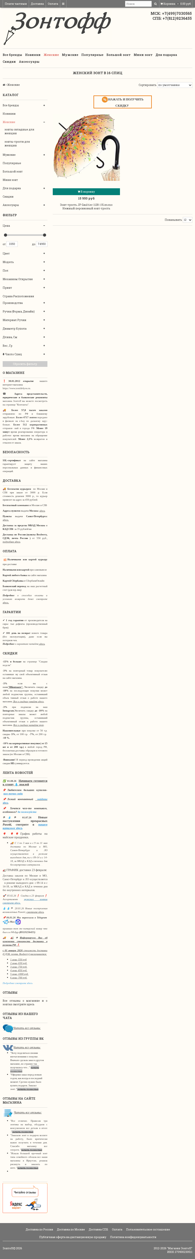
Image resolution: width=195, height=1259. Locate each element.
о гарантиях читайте (27, 643)
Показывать (173, 220)
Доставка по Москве (70, 1229)
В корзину (87, 191)
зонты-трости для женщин (17, 143)
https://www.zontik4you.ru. (17, 388)
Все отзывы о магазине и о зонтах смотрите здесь (25, 1002)
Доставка (37, 4)
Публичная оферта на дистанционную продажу (72, 1237)
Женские (51, 55)
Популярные (92, 55)
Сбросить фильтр (25, 364)
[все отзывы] (25, 1198)
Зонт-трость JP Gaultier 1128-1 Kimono (86, 205)
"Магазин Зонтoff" (179, 1248)
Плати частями (16, 4)
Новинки (33, 55)
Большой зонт (118, 55)
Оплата (53, 4)
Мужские (70, 55)
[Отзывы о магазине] (8, 1028)
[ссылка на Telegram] (5, 921)
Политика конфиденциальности (132, 1237)
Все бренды (12, 55)
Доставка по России (39, 1229)
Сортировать (148, 85)
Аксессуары (29, 62)
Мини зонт (143, 55)
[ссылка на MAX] (18, 921)
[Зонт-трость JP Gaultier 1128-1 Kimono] (86, 147)
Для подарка (166, 55)
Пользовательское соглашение (147, 1229)
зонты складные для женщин (19, 131)
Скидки (9, 62)
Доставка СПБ (98, 1229)
